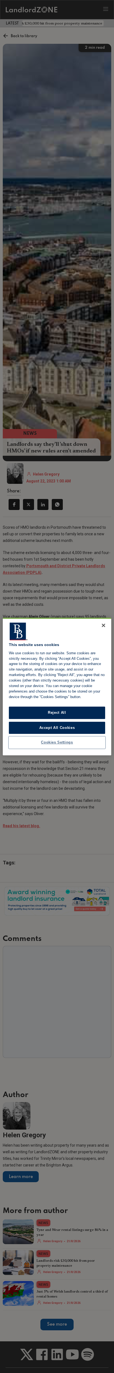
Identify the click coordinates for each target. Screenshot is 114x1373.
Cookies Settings (57, 742)
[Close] (103, 625)
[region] (57, 686)
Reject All (57, 712)
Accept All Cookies (57, 728)
